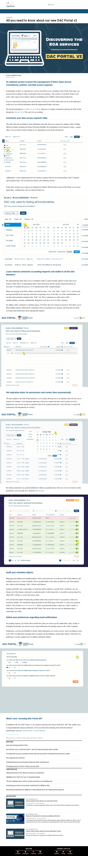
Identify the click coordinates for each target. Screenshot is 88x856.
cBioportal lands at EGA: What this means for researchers (25, 773)
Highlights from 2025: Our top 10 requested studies (23, 777)
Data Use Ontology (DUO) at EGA (17, 745)
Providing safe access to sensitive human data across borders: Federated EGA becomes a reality (38, 754)
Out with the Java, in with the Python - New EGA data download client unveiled (32, 749)
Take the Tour (19, 112)
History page (39, 490)
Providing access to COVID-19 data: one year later (22, 766)
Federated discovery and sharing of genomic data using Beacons (27, 762)
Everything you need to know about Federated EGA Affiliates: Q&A (28, 785)
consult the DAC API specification (33, 730)
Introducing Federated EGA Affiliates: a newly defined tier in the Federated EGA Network (35, 790)
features (9, 17)
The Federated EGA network (15, 758)
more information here (28, 605)
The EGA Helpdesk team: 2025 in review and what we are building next (29, 781)
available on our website (32, 109)
